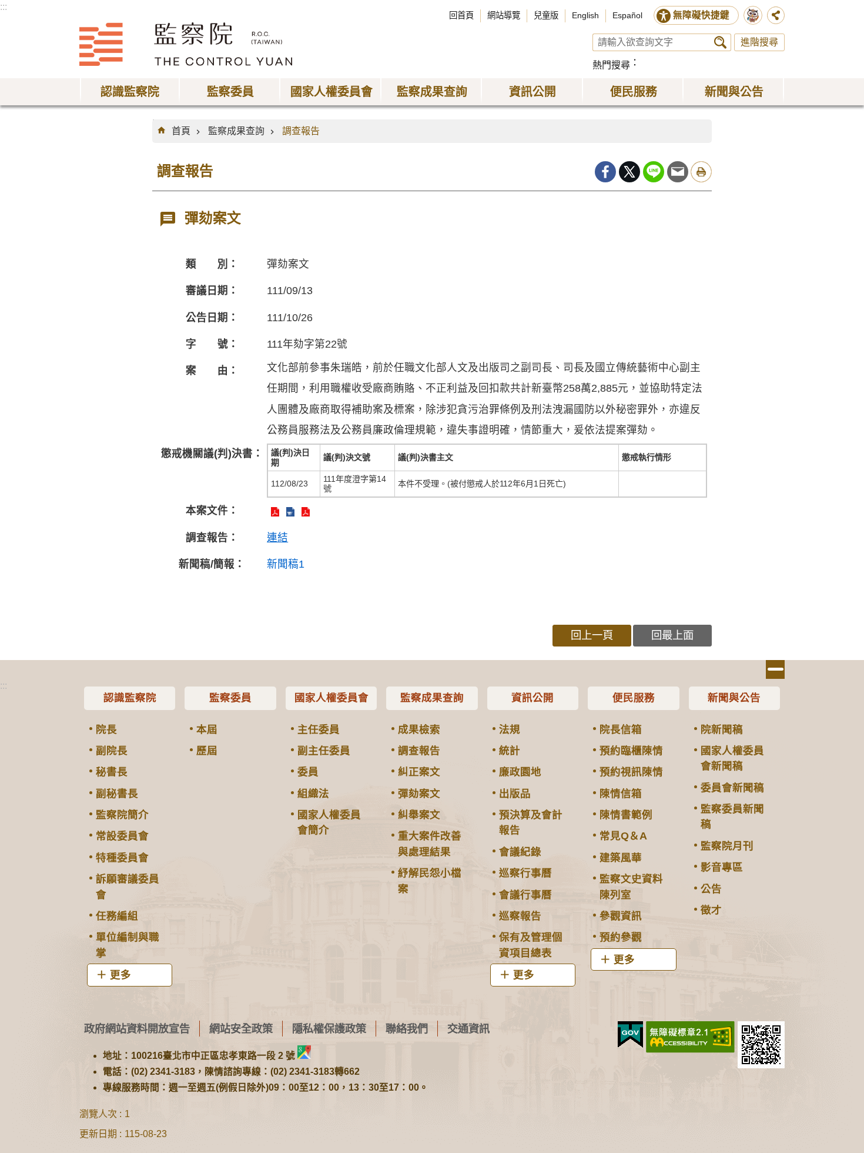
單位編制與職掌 (127, 944)
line (653, 171)
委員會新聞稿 (732, 788)
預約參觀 (621, 937)
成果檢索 (419, 729)
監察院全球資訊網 (185, 44)
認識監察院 (129, 698)
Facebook (605, 171)
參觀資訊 (621, 916)
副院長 (112, 751)
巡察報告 (520, 916)
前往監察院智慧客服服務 (753, 15)
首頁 (181, 131)
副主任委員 (323, 751)
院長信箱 (621, 729)
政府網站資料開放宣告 (137, 1028)
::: (3, 7)
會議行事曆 (525, 895)
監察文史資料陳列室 (631, 886)
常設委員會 (122, 836)
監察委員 (230, 698)
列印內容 (701, 171)
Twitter (629, 171)
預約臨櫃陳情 (631, 751)
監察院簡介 (122, 815)
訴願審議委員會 (127, 886)
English (585, 15)
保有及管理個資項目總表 (530, 944)
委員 (308, 772)
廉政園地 (520, 772)
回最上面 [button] (672, 635)
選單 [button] (775, 669)
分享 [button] (776, 15)
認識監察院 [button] (130, 91)
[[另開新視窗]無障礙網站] (690, 1037)
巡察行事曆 (525, 873)
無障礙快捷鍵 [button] (701, 15)
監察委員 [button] (230, 91)
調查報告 (301, 131)
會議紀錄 (520, 852)
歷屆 (206, 751)
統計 (509, 751)
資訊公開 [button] (532, 91)
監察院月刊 (727, 846)
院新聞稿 (722, 729)
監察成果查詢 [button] (432, 91)
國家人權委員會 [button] (331, 91)
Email (677, 171)
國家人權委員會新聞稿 (732, 758)
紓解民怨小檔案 (429, 880)
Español (627, 15)
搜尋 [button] (720, 42)
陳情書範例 (626, 815)
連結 (277, 538)
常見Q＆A (623, 836)
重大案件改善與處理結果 (429, 843)
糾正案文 (419, 772)
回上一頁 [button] (592, 635)
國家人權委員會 (331, 698)
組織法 (313, 793)
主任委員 (318, 729)
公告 (711, 889)
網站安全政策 (241, 1028)
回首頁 (461, 15)
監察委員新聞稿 (732, 816)
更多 (120, 975)
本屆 (206, 729)
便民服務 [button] (633, 91)
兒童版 (546, 15)
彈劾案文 (419, 793)
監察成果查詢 (236, 131)
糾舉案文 (419, 815)
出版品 (515, 793)
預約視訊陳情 (631, 772)
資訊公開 (532, 698)
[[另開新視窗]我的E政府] (630, 1034)
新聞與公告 (734, 698)
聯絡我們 (407, 1028)
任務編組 (117, 916)
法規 (509, 729)
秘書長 (112, 772)
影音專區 (722, 867)
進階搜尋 (759, 42)
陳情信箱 (621, 793)
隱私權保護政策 (329, 1028)
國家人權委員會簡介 (329, 822)
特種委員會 (122, 858)
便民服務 (633, 698)
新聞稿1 (285, 564)
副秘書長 (117, 793)
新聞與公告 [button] (734, 91)
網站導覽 (503, 15)
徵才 (711, 910)
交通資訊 (468, 1028)
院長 (106, 729)
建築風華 (621, 858)
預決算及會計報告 (530, 822)
